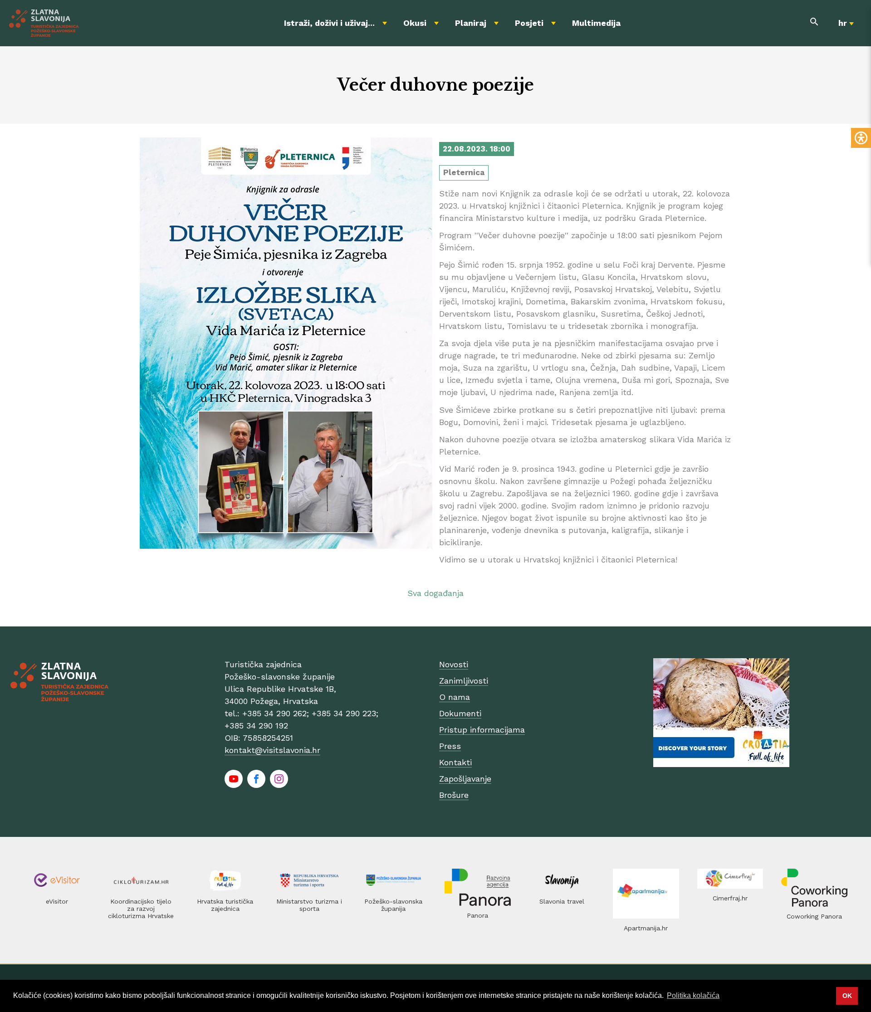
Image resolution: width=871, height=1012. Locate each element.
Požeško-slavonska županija (393, 905)
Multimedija (596, 23)
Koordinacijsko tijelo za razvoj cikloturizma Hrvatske (141, 908)
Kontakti (455, 762)
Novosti (453, 664)
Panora (477, 915)
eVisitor (57, 901)
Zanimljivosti (463, 680)
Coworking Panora (814, 916)
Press (450, 746)
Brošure (454, 795)
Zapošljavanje (465, 778)
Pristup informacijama (482, 729)
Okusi (414, 23)
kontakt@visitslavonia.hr (272, 750)
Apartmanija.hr (646, 928)
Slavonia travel (561, 901)
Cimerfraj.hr (730, 898)
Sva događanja (435, 593)
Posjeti (529, 23)
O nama (454, 697)
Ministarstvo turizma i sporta (309, 905)
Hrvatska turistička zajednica (225, 905)
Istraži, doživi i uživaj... (329, 23)
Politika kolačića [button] (693, 995)
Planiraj (470, 23)
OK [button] (847, 995)
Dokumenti (460, 713)
